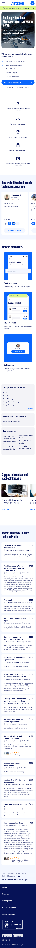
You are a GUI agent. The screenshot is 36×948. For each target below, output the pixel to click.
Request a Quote (14, 230)
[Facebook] (3, 940)
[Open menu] (3, 3)
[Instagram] (6, 940)
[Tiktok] (9, 940)
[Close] (34, 8)
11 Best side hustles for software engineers (11, 501)
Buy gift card (26, 8)
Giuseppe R (16, 195)
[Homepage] (17, 3)
